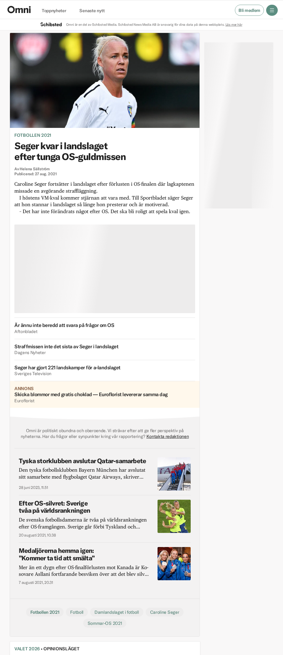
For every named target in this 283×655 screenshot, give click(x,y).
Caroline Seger (164, 612)
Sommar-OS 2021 (105, 623)
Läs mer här (234, 24)
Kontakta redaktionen (167, 436)
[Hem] (19, 9)
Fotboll (76, 612)
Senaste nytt (91, 10)
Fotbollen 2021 (32, 135)
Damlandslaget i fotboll (117, 612)
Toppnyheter (54, 10)
